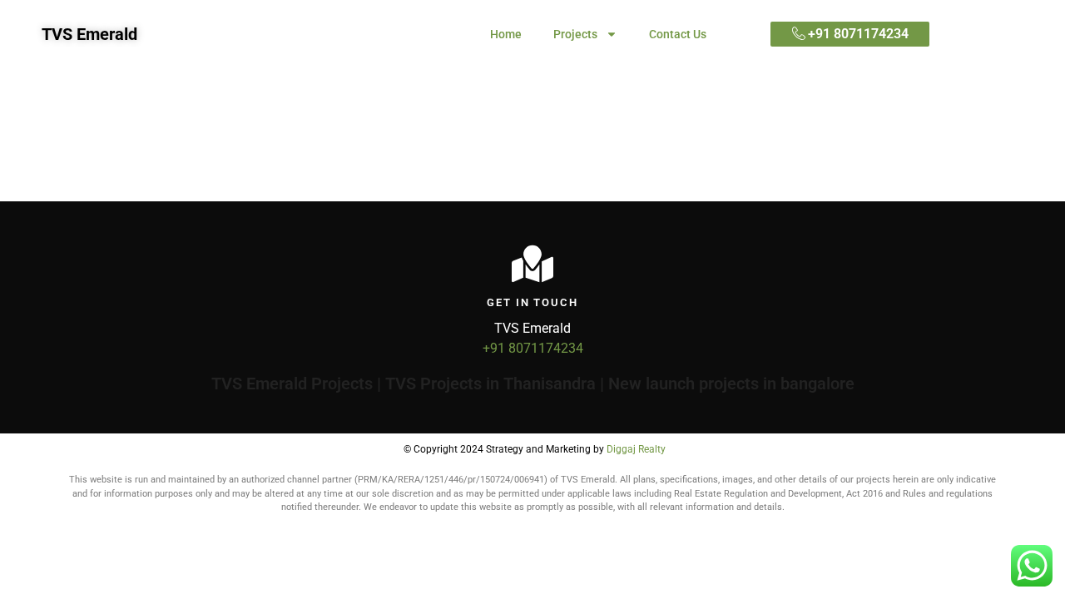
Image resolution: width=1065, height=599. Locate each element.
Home (506, 34)
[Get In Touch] (532, 264)
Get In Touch (532, 302)
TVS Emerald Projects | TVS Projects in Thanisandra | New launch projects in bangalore (532, 384)
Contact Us (677, 34)
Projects (575, 34)
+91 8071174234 (533, 348)
